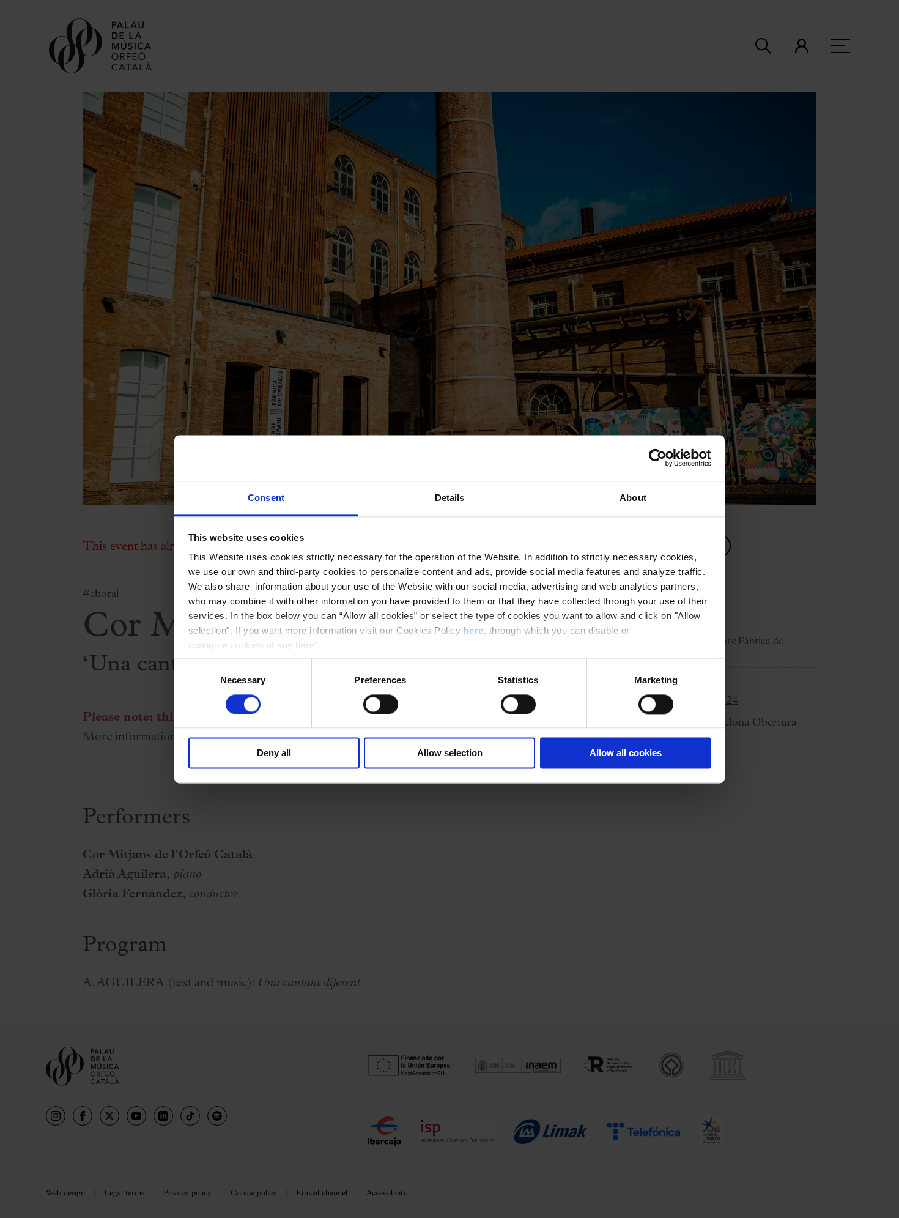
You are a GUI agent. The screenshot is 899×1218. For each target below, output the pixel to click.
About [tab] (633, 497)
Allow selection (450, 753)
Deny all (274, 753)
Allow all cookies (626, 753)
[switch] (380, 704)
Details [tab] (450, 497)
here (474, 630)
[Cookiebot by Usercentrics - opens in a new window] (657, 457)
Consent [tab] (266, 497)
